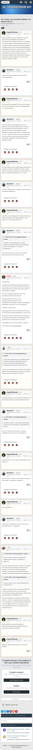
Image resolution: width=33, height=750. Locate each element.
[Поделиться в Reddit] (13, 711)
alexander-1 (10, 70)
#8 (30, 232)
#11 (30, 394)
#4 (30, 121)
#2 (30, 71)
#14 (30, 474)
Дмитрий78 (14, 737)
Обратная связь (16, 747)
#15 (30, 503)
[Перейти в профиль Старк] (4, 730)
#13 (30, 456)
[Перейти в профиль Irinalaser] (4, 548)
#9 (30, 278)
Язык (5, 745)
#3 (30, 100)
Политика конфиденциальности (18, 745)
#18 (30, 620)
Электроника (4, 25)
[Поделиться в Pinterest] (16, 711)
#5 (30, 163)
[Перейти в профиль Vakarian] (4, 348)
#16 (30, 520)
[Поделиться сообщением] (27, 34)
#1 (30, 34)
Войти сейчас (16, 692)
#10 (30, 349)
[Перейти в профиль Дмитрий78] (4, 736)
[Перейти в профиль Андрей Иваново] (4, 33)
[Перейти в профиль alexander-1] (4, 70)
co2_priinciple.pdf (16, 326)
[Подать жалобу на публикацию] (25, 34)
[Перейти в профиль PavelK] (4, 277)
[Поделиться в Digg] (10, 711)
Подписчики (15, 699)
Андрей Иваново (10, 23)
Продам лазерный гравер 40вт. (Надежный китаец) (19, 729)
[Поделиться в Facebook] (8, 711)
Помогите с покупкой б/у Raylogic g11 (17, 736)
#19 (30, 640)
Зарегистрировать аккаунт (16, 680)
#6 (30, 185)
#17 (30, 549)
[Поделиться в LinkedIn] (2, 711)
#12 (30, 412)
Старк (13, 731)
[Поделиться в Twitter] (5, 711)
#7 (30, 212)
